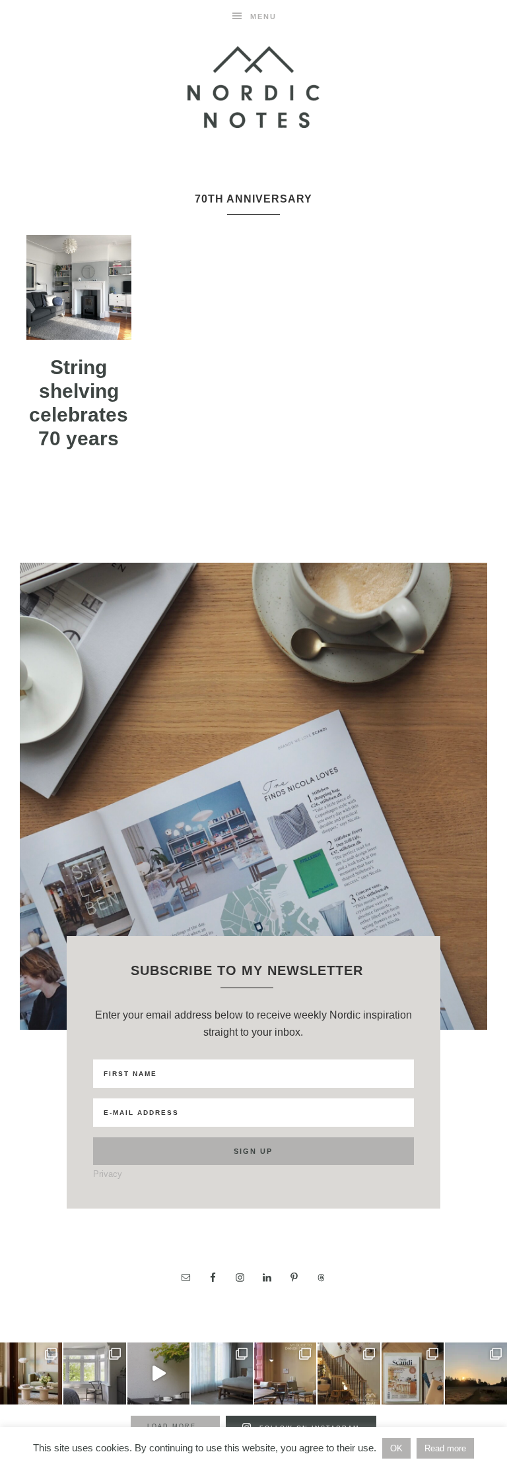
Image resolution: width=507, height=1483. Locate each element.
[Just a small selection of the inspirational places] (31, 1373)
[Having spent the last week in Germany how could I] (222, 1373)
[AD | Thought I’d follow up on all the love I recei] (349, 1373)
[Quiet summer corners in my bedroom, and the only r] (94, 1373)
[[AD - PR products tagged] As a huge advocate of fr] (158, 1373)
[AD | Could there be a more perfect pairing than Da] (285, 1373)
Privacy (107, 1174)
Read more (445, 1448)
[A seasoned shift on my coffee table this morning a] (413, 1373)
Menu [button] (263, 16)
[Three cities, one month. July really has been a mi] (476, 1373)
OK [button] (396, 1448)
